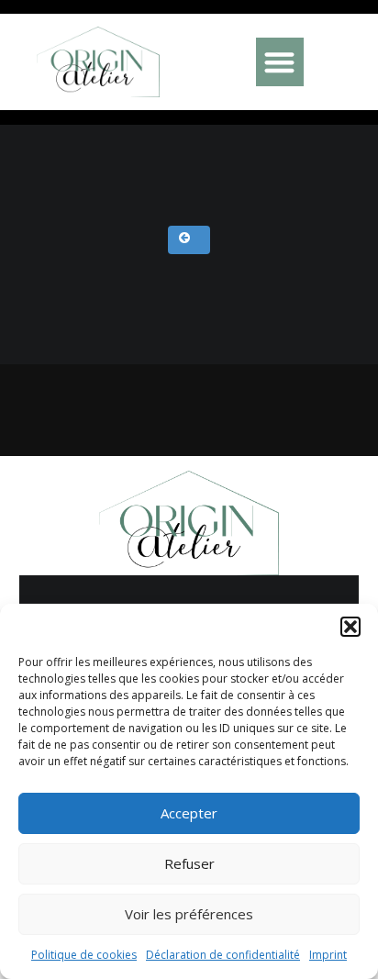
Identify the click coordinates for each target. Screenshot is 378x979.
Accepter (189, 813)
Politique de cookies (84, 954)
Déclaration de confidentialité (223, 954)
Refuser (189, 863)
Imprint (328, 954)
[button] (350, 626)
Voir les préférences (189, 914)
